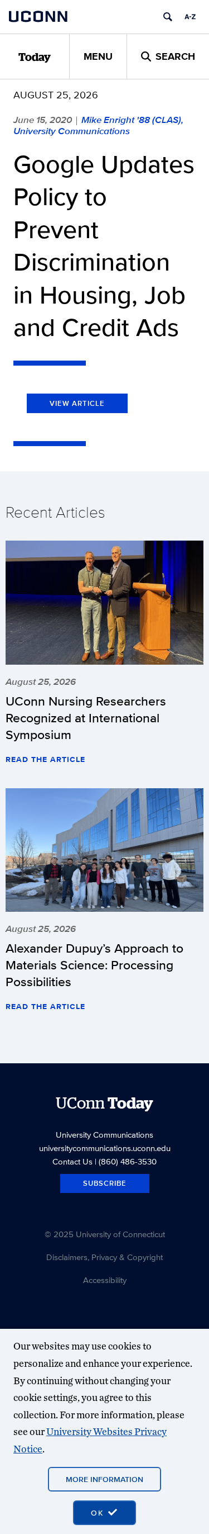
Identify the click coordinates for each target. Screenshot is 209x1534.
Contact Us (72, 1161)
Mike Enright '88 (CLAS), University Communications (98, 125)
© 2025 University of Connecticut (105, 1234)
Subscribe (105, 1183)
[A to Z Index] (190, 17)
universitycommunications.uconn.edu (105, 1148)
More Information (104, 1479)
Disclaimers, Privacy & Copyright (104, 1257)
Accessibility (105, 1280)
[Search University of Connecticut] (168, 17)
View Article (77, 403)
